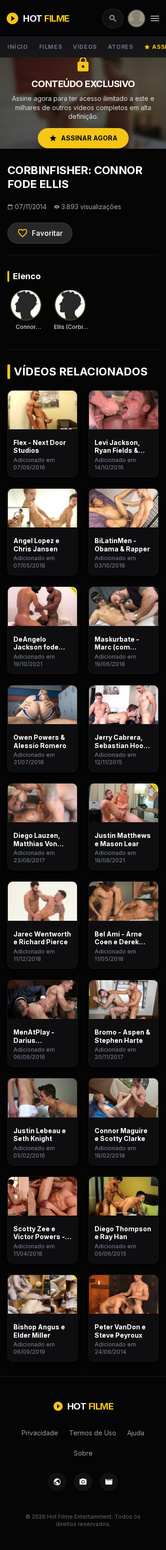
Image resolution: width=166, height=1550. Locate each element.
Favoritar (40, 233)
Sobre (83, 1453)
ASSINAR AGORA (83, 138)
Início (17, 46)
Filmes (50, 46)
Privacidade (40, 1433)
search (113, 18)
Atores (120, 46)
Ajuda (135, 1433)
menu (154, 18)
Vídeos (85, 46)
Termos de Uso (92, 1433)
